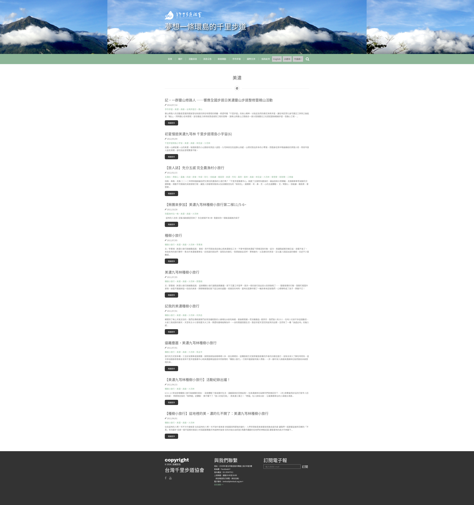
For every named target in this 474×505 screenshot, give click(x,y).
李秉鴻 (199, 244)
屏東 (194, 176)
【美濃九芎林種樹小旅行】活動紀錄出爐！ (197, 379)
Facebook (225, 469)
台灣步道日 (191, 109)
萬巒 (240, 176)
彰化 (206, 176)
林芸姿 (199, 142)
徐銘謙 (213, 176)
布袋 (200, 176)
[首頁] (184, 15)
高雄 (183, 109)
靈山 (200, 109)
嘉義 (183, 176)
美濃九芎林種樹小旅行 (182, 272)
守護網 (298, 59)
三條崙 (290, 176)
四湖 (188, 176)
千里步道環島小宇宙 (174, 142)
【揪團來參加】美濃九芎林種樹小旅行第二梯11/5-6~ (205, 204)
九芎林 (207, 142)
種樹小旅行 (173, 235)
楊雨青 (221, 176)
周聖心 (176, 176)
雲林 (246, 176)
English (276, 59)
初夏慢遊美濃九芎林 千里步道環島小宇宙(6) (198, 133)
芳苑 (234, 176)
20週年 (287, 59)
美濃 (177, 109)
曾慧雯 (274, 176)
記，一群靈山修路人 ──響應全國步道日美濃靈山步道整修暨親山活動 (219, 100)
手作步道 (236, 58)
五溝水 (168, 176)
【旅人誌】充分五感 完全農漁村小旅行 (194, 167)
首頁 (170, 58)
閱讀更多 (171, 123)
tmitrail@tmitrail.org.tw (233, 481)
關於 (180, 58)
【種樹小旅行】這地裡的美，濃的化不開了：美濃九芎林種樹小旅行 (216, 413)
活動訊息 (193, 58)
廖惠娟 (199, 281)
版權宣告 (177, 464)
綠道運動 (222, 58)
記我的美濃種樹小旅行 (182, 305)
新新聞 (282, 176)
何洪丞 (199, 315)
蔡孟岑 (199, 351)
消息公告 (207, 58)
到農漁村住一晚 (172, 213)
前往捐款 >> (218, 484)
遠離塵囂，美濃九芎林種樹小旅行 (191, 342)
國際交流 (251, 58)
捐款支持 (264, 59)
